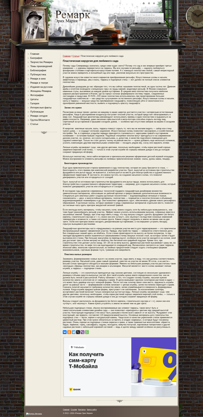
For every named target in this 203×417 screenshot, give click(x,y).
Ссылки (74, 409)
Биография (36, 58)
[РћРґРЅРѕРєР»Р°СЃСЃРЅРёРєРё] (69, 332)
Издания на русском (41, 86)
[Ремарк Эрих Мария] (72, 23)
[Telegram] (73, 332)
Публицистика (38, 74)
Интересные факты (41, 107)
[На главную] (143, 4)
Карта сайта (92, 409)
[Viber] (82, 332)
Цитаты (34, 99)
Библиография (38, 70)
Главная (34, 53)
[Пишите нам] (154, 4)
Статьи (34, 124)
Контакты (82, 409)
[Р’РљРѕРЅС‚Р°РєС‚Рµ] (65, 332)
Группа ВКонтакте (40, 120)
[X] (78, 332)
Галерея (34, 103)
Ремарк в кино (38, 78)
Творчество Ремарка (41, 62)
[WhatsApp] (87, 332)
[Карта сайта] (148, 4)
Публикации (37, 111)
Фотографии (36, 95)
